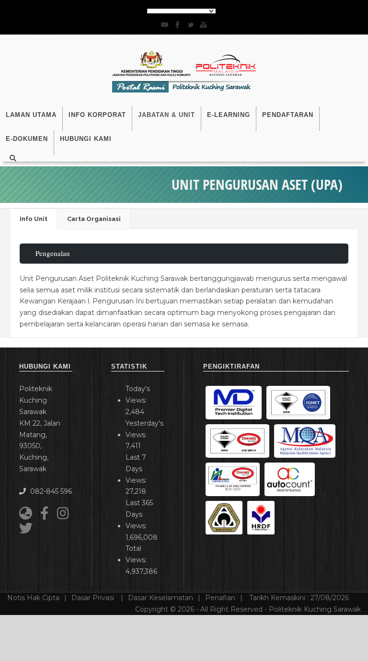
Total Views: (137, 554)
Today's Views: (138, 394)
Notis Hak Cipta (33, 597)
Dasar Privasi (93, 597)
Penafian (220, 597)
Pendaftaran (287, 114)
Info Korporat (97, 114)
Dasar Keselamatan (160, 597)
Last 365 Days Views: (139, 514)
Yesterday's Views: (144, 429)
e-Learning (228, 114)
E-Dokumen (27, 138)
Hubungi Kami (86, 138)
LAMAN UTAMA (31, 114)
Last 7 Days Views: (137, 469)
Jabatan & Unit (166, 114)
